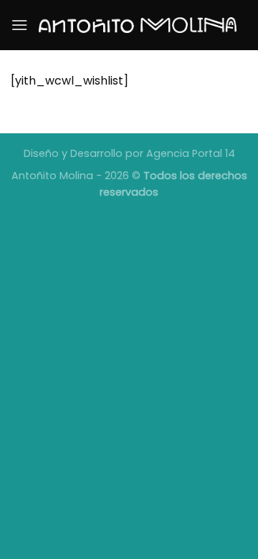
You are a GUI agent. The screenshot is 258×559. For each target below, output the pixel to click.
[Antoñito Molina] (137, 24)
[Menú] (19, 24)
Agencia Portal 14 (190, 153)
